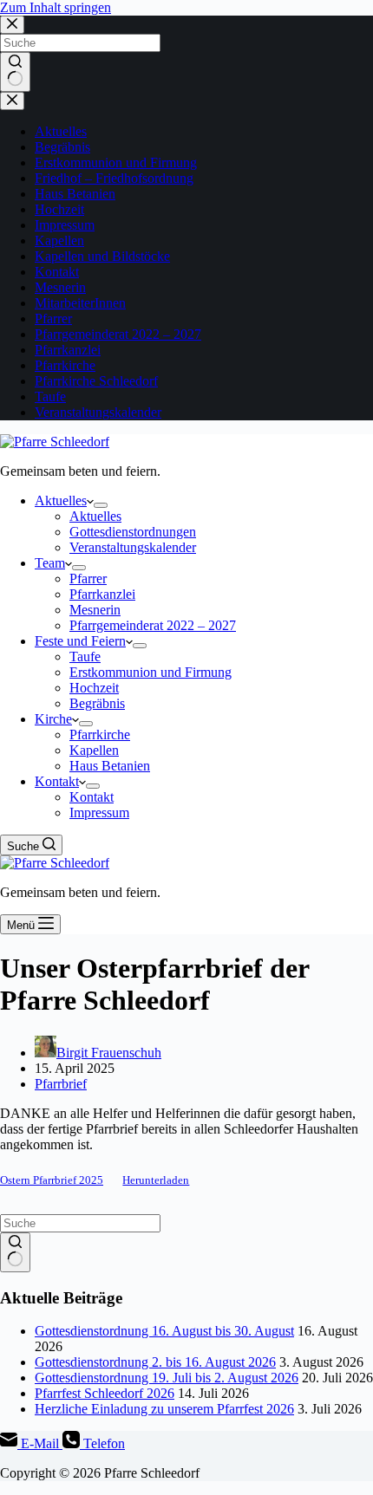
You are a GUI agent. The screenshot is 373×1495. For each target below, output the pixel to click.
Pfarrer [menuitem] (88, 578)
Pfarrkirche (65, 365)
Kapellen (59, 240)
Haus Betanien (75, 193)
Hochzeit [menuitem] (94, 687)
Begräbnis (62, 147)
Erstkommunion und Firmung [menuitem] (150, 672)
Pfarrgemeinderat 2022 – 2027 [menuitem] (152, 625)
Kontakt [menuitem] (57, 781)
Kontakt (57, 271)
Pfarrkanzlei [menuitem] (102, 594)
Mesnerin (60, 287)
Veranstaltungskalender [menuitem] (132, 547)
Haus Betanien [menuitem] (109, 765)
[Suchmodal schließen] (12, 25)
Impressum (65, 225)
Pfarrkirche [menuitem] (99, 734)
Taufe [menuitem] (85, 656)
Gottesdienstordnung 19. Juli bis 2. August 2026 (166, 1377)
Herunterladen (155, 1180)
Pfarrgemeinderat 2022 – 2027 (118, 334)
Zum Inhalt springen (55, 7)
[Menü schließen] (12, 101)
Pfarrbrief (61, 1083)
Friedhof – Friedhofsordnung (114, 178)
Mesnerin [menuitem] (95, 609)
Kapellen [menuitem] (94, 750)
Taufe (50, 396)
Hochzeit (59, 209)
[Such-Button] (15, 72)
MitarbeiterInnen (80, 303)
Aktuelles (61, 131)
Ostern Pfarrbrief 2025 (51, 1180)
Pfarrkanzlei (68, 349)
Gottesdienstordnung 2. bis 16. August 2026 (155, 1362)
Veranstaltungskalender (98, 412)
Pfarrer (53, 318)
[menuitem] (101, 505)
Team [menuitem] (50, 563)
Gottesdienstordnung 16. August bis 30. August (164, 1330)
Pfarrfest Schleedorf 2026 (104, 1393)
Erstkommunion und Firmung (116, 162)
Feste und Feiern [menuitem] (80, 641)
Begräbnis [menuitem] (97, 703)
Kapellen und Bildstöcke (102, 256)
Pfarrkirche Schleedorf (96, 381)
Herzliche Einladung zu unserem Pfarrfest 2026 (164, 1408)
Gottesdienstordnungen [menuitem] (132, 531)
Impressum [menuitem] (99, 812)
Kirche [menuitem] (53, 719)
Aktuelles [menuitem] (61, 500)
